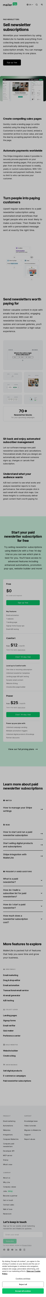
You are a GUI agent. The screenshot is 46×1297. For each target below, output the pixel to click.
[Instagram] (20, 1250)
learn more (21, 650)
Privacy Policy (26, 1245)
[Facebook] (4, 1250)
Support (27, 1135)
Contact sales (8, 1205)
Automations (8, 1126)
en (30, 5)
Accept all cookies (23, 1291)
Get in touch (8, 1200)
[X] (8, 1250)
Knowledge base (31, 1121)
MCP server (7, 1155)
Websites (6, 1130)
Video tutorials (30, 1126)
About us (6, 1178)
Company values (9, 1187)
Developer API (8, 1151)
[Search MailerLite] (37, 5)
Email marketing (9, 1121)
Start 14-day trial (22, 657)
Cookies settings (23, 1279)
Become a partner (10, 1196)
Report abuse (29, 1139)
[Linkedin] (16, 1250)
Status (5, 1160)
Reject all (23, 1284)
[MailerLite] (10, 4)
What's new (7, 1164)
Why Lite (6, 1182)
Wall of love (7, 1209)
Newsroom (7, 1214)
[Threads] (24, 1250)
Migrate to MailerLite (32, 1130)
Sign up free (12, 62)
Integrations (8, 1135)
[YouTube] (12, 1250)
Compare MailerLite (10, 1139)
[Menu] (41, 4)
